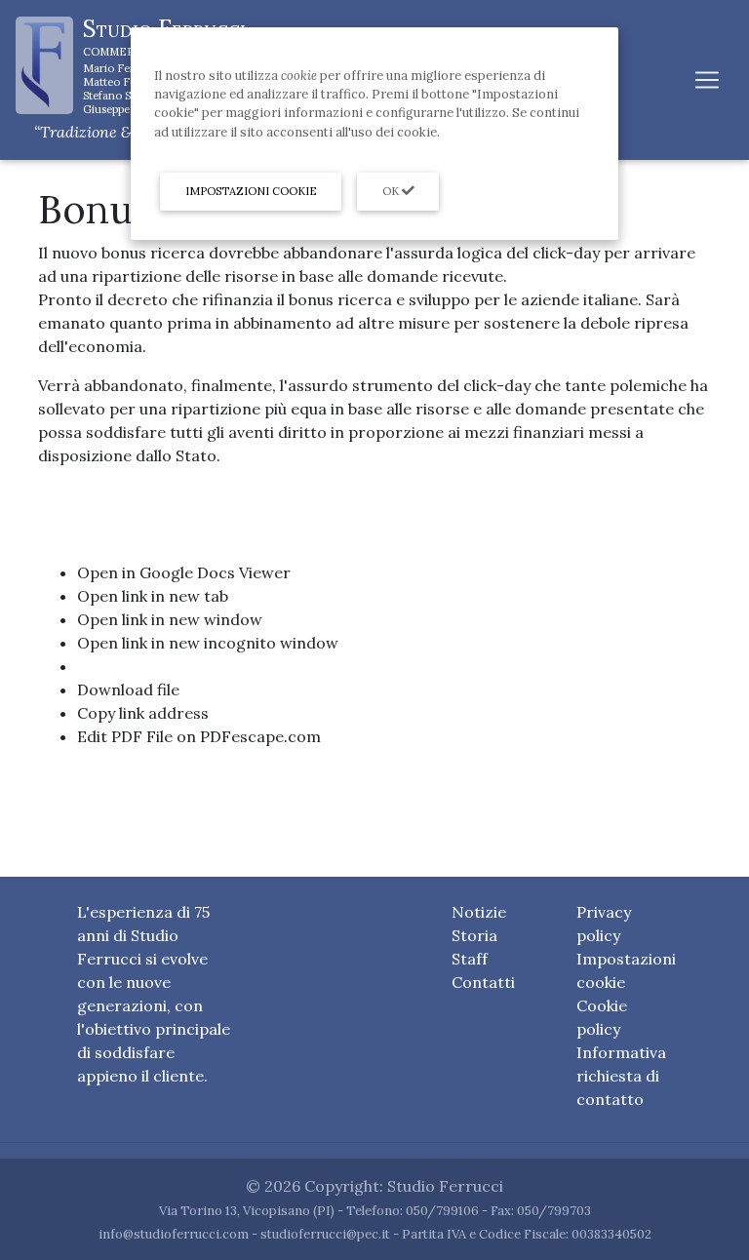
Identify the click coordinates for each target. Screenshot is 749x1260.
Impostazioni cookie (251, 191)
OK (392, 191)
